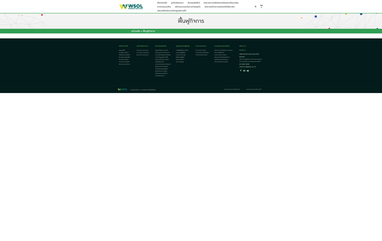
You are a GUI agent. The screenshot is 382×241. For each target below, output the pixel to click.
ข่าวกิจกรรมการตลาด (201, 55)
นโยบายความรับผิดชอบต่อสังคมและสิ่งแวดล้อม (221, 2)
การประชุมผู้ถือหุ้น (180, 52)
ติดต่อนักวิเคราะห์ (160, 76)
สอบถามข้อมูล (180, 62)
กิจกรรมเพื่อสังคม (219, 52)
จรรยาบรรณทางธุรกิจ (220, 55)
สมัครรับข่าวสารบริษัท (161, 71)
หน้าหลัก (135, 31)
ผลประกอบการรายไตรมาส (162, 52)
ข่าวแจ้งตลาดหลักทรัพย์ (202, 52)
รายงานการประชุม (181, 55)
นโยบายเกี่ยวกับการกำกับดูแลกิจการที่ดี (171, 10)
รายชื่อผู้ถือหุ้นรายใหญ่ (182, 50)
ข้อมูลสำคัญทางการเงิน (161, 50)
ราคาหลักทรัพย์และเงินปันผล (163, 55)
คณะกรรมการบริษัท (124, 62)
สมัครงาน (242, 46)
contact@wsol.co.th (247, 67)
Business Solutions (143, 55)
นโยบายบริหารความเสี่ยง (221, 62)
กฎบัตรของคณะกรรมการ (221, 59)
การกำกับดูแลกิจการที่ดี (161, 57)
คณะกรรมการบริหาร (124, 64)
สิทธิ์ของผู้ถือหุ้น (180, 57)
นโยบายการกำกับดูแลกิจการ (222, 57)
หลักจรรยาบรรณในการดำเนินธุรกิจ (188, 6)
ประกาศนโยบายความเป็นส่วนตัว (232, 89)
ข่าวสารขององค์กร (164, 6)
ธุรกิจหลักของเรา (177, 2)
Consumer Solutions (143, 52)
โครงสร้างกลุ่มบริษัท (124, 57)
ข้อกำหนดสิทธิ (180, 59)
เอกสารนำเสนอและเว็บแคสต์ (163, 64)
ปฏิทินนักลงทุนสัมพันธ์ (161, 73)
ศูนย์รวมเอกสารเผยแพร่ (161, 66)
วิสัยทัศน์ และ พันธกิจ (124, 55)
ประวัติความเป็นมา (124, 52)
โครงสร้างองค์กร (124, 59)
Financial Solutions (142, 50)
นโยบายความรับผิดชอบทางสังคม (223, 50)
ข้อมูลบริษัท (122, 50)
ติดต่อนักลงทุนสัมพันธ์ (161, 69)
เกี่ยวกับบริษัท (162, 2)
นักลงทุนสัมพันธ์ (194, 2)
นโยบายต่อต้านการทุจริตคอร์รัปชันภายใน (220, 6)
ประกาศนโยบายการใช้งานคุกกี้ (253, 89)
